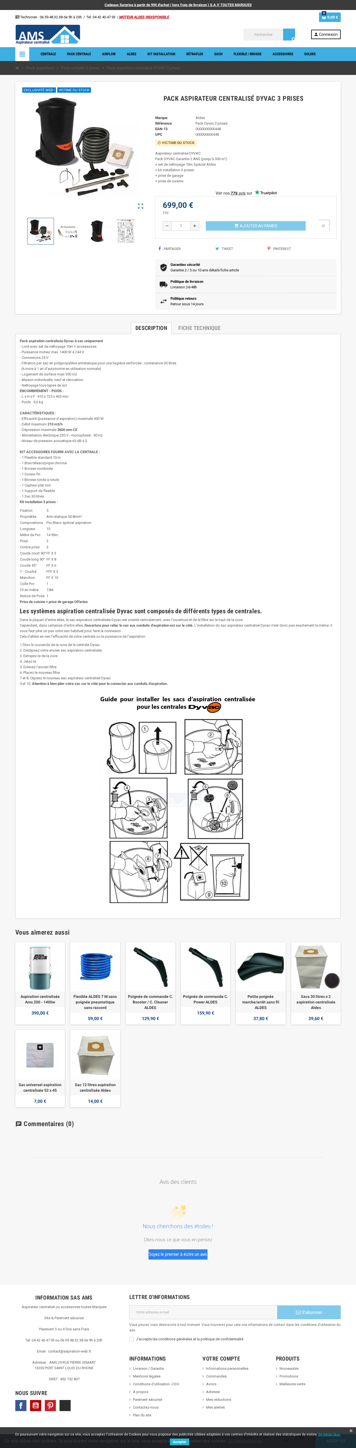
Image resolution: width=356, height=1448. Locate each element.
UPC (158, 134)
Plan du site (142, 1415)
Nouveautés (289, 1368)
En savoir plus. (329, 1434)
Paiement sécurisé (147, 1399)
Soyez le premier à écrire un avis (178, 1254)
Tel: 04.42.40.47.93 (100, 17)
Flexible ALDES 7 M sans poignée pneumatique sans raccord (95, 1002)
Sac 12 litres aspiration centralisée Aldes (95, 1088)
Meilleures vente (292, 1384)
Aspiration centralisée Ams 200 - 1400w (40, 999)
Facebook (20, 1405)
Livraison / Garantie (148, 1368)
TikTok (65, 1405)
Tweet (227, 249)
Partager (172, 249)
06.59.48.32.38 (51, 17)
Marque (161, 118)
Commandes (216, 1376)
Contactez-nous (146, 1407)
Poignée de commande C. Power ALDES (205, 999)
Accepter (179, 1442)
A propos (140, 1392)
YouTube (35, 1405)
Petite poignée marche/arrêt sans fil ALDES (260, 1002)
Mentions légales (146, 1376)
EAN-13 (161, 129)
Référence (163, 123)
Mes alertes (215, 1407)
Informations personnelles (227, 1368)
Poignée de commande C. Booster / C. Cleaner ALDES (150, 1002)
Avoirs (211, 1384)
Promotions (289, 1376)
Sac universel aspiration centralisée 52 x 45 (40, 1088)
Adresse (213, 1392)
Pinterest (282, 249)
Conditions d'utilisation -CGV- (156, 1384)
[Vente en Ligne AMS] (47, 34)
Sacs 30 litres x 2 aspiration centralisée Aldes (315, 1002)
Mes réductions (218, 1399)
